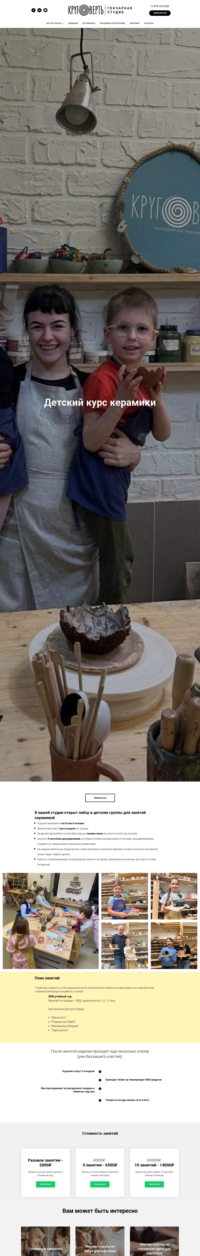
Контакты (148, 23)
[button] (160, 13)
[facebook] (33, 11)
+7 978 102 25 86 (160, 6)
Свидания (73, 23)
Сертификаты (88, 23)
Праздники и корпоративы (112, 23)
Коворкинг (135, 23)
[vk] (39, 11)
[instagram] (45, 11)
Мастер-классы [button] (54, 23)
